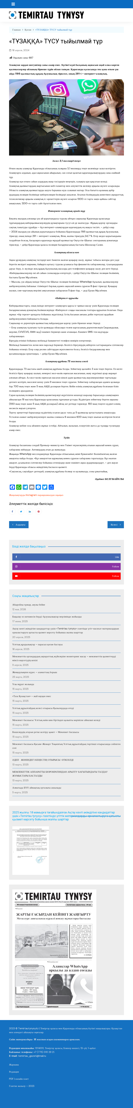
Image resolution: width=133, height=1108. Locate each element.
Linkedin (30, 511)
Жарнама (14, 1064)
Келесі (114, 524)
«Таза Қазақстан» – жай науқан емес (31, 696)
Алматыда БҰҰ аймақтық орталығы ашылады (36, 787)
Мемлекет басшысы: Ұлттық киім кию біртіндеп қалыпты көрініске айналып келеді (56, 720)
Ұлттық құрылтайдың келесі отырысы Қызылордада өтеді (43, 708)
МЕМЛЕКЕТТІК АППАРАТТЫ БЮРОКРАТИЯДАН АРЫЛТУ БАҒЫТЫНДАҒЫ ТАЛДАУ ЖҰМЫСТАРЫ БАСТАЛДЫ (60, 773)
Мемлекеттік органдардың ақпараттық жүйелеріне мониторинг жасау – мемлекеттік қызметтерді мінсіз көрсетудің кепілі (64, 658)
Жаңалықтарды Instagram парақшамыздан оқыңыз (36, 495)
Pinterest (38, 511)
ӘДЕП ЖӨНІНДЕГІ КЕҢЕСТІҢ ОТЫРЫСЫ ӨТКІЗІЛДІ (42, 760)
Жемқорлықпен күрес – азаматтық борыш (34, 672)
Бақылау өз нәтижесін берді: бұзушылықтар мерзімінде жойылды (47, 616)
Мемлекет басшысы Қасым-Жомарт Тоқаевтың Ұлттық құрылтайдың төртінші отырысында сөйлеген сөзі (66, 746)
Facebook (12, 511)
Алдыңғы (20, 524)
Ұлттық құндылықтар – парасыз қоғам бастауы (37, 644)
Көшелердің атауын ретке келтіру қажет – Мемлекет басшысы (45, 732)
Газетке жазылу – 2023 (21, 1086)
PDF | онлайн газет (19, 1079)
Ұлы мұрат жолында (23, 684)
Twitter (21, 511)
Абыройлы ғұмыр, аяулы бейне (28, 604)
